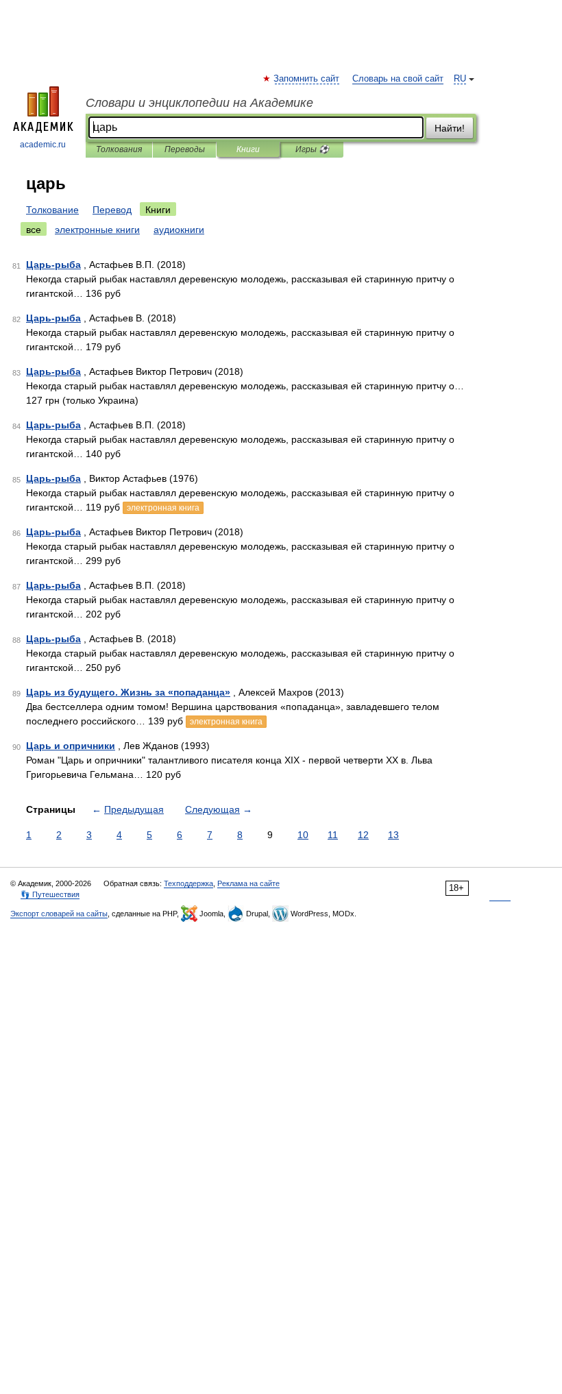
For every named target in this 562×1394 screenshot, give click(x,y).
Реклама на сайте (248, 883)
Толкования (119, 149)
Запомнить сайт (307, 79)
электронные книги (97, 229)
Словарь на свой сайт (397, 79)
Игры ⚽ (312, 149)
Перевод (112, 209)
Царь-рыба (53, 264)
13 (393, 834)
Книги (248, 149)
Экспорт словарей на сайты (59, 913)
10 (302, 834)
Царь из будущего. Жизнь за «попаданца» (128, 692)
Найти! (450, 128)
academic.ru (43, 144)
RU (460, 79)
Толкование (52, 209)
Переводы (184, 149)
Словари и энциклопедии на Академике (199, 103)
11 (333, 834)
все (33, 229)
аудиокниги (179, 229)
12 (363, 834)
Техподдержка (188, 883)
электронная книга (163, 508)
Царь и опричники (70, 745)
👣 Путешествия (50, 894)
